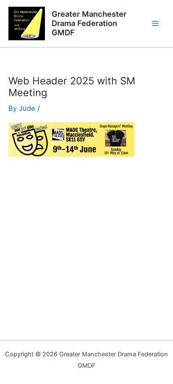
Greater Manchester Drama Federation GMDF (89, 23)
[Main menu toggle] (155, 23)
